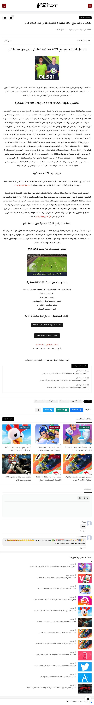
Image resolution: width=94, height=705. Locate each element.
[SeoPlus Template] (90, 701)
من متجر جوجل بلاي (43, 217)
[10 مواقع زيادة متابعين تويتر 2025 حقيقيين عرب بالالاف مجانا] (85, 666)
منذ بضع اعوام (80, 371)
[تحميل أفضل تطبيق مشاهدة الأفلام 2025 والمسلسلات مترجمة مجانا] (85, 688)
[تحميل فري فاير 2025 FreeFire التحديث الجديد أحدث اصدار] (85, 644)
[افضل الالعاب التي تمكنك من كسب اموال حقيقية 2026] (85, 622)
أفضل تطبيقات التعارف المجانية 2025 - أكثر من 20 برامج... (55, 655)
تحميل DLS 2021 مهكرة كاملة (47, 335)
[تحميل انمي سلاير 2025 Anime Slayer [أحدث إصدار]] (85, 677)
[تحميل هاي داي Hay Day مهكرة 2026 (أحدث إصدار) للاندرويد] (85, 611)
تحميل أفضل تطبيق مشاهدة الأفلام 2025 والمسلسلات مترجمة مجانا (51, 688)
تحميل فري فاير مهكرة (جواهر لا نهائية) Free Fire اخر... (57, 633)
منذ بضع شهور (70, 575)
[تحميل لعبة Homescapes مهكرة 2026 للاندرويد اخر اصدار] (85, 567)
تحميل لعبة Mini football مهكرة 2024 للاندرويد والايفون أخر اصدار (63, 380)
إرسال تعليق (83, 498)
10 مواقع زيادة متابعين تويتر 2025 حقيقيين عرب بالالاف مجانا (55, 666)
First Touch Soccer (22, 186)
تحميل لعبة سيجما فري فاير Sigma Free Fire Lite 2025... (56, 589)
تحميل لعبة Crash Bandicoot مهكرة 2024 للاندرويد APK (66, 387)
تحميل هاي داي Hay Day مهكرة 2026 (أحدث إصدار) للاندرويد (55, 611)
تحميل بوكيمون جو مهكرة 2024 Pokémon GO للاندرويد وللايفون (64, 374)
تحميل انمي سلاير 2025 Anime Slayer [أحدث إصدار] (58, 677)
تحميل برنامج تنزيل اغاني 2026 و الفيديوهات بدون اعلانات (56, 578)
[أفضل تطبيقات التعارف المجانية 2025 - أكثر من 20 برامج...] (85, 655)
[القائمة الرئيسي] (90, 6)
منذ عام (87, 445)
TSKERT (68, 702)
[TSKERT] (47, 5)
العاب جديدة (64, 401)
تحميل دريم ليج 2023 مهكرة (47, 345)
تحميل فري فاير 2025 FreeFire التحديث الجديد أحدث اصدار (56, 644)
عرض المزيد (8, 419)
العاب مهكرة (39, 401)
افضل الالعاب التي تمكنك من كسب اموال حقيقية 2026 (56, 622)
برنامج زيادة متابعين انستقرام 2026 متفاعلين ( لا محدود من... (54, 600)
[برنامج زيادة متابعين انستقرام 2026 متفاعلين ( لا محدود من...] (85, 600)
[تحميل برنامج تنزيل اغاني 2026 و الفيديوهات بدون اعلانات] (85, 578)
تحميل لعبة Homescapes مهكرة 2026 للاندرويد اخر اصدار (53, 567)
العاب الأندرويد (85, 18)
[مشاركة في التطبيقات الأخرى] (38, 410)
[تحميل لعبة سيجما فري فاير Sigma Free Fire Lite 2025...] (85, 589)
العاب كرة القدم (52, 401)
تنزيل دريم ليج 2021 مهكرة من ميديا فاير (47, 325)
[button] (76, 410)
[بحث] (4, 6)
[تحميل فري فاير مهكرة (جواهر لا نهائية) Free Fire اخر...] (85, 633)
